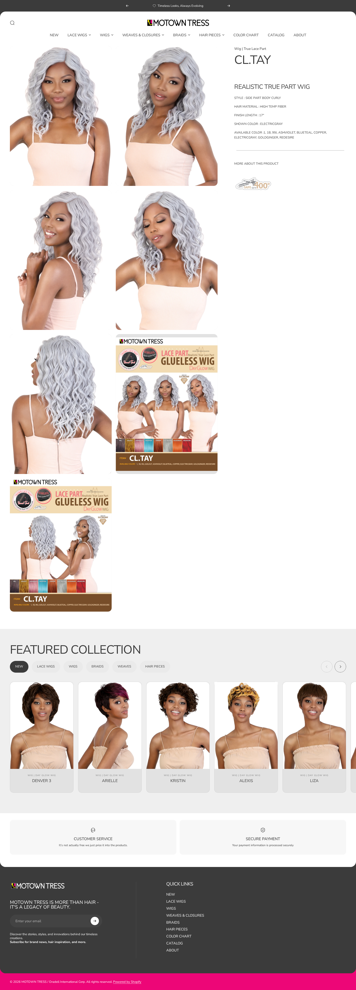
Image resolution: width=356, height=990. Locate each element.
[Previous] (127, 6)
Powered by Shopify (127, 981)
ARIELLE (110, 781)
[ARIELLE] (110, 725)
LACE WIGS (176, 901)
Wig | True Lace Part (250, 48)
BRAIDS (173, 922)
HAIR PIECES (177, 929)
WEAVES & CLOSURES (185, 915)
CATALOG (174, 943)
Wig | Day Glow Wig (42, 775)
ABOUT (172, 950)
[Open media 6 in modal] (167, 404)
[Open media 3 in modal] (61, 260)
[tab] (19, 667)
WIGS (171, 908)
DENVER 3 (41, 781)
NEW (170, 894)
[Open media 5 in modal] (61, 404)
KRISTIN (177, 781)
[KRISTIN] (178, 725)
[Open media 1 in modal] (61, 116)
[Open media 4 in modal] (167, 260)
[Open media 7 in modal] (61, 545)
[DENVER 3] (41, 725)
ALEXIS (246, 781)
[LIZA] (314, 725)
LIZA (314, 781)
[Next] (228, 6)
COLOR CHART (179, 936)
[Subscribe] (95, 921)
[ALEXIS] (246, 725)
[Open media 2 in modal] (167, 116)
